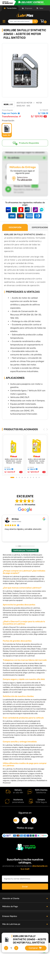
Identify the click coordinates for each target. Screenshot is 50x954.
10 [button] (39, 477)
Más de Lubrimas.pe (11, 924)
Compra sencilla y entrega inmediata (20, 741)
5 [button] (25, 477)
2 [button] (16, 477)
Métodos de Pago (10, 906)
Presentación (8, 120)
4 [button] (22, 477)
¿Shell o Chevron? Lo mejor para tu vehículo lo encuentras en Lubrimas (24, 622)
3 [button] (19, 477)
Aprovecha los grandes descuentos (19, 604)
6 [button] (27, 477)
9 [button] (36, 477)
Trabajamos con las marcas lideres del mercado (25, 660)
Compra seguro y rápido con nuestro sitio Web (24, 679)
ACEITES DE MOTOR (24, 103)
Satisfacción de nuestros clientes (18, 696)
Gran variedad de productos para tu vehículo (23, 718)
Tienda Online (11, 8)
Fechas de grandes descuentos (17, 641)
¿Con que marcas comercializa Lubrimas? (22, 588)
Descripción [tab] (15, 227)
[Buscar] (35, 21)
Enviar (25, 886)
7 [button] (30, 477)
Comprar (33, 948)
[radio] (7, 130)
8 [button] (33, 477)
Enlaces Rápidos (9, 916)
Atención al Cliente (10, 898)
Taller (41, 8)
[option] (25, 70)
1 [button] (12, 477)
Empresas (28, 8)
